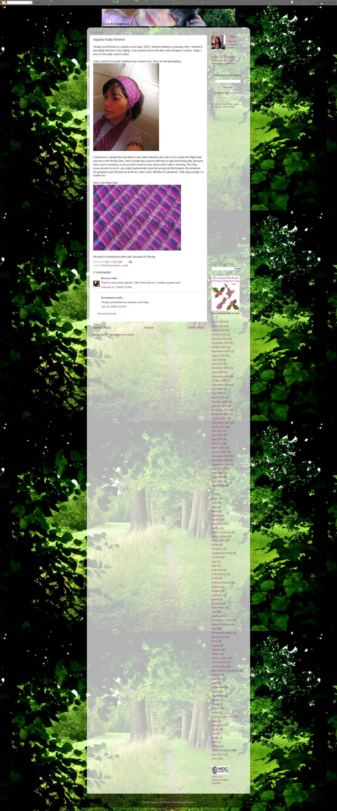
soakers (216, 708)
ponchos (216, 679)
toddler (215, 729)
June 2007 (217, 435)
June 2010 (217, 363)
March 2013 (218, 326)
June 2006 (217, 473)
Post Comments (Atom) (121, 334)
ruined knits (218, 687)
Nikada (167, 802)
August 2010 (219, 355)
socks (215, 712)
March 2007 (218, 447)
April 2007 (217, 443)
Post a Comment (107, 313)
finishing (216, 586)
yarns (215, 758)
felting (215, 578)
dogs (214, 561)
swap (214, 721)
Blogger (190, 802)
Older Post (196, 327)
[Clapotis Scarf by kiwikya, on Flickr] (126, 150)
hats (214, 611)
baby (214, 502)
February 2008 (220, 401)
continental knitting (222, 553)
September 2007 (221, 422)
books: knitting (219, 536)
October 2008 (219, 380)
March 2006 (218, 485)
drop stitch (217, 570)
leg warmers (218, 637)
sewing (215, 700)
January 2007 (219, 452)
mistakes (216, 649)
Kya (233, 36)
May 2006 (217, 477)
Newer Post (102, 327)
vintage (216, 746)
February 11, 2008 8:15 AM (116, 287)
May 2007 (217, 439)
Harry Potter (218, 607)
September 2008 (221, 385)
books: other (218, 540)
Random (216, 783)
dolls (214, 565)
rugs (214, 683)
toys (214, 733)
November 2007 (220, 414)
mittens (216, 654)
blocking (216, 519)
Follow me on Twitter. (223, 57)
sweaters (217, 725)
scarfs (124, 265)
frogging (216, 591)
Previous (216, 780)
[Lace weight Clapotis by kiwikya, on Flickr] (137, 249)
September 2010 (221, 351)
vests (214, 742)
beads (215, 511)
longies (215, 645)
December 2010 (220, 343)
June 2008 (217, 389)
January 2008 (219, 406)
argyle (215, 498)
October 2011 (219, 334)
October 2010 (219, 347)
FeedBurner (235, 93)
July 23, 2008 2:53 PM (113, 306)
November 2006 (220, 460)
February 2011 (220, 338)
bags (214, 507)
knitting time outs (221, 624)
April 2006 (217, 481)
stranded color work (222, 716)
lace (214, 628)
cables (215, 544)
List (220, 776)
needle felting (219, 666)
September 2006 (221, 464)
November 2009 (220, 368)
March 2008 (218, 397)
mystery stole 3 (220, 658)
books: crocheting (221, 532)
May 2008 (217, 393)
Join (214, 776)
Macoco (106, 278)
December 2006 (220, 456)
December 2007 (220, 410)
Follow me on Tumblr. (223, 60)
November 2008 (220, 376)
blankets (216, 515)
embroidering (219, 574)
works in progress (221, 750)
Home (149, 327)
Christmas (217, 549)
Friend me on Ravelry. (224, 63)
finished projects (111, 265)
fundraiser (217, 595)
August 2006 (219, 468)
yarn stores (218, 754)
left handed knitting (222, 633)
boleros (216, 528)
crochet (216, 557)
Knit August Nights (222, 620)
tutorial (215, 738)
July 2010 (217, 359)
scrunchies (217, 695)
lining (214, 641)
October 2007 (219, 418)
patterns (216, 674)
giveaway (217, 603)
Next (225, 780)
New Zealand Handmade (225, 670)
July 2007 (217, 431)
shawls (215, 704)
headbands (218, 616)
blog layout (218, 523)
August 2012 (219, 330)
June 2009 (217, 372)
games (215, 599)
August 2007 (219, 427)
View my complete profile (232, 44)
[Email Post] (130, 261)
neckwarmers (219, 662)
